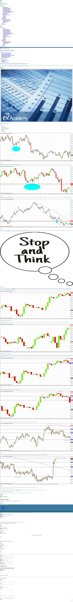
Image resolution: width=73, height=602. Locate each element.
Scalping (4, 15)
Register (3, 5)
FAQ (2, 23)
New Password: (2, 544)
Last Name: (1, 556)
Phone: (1, 560)
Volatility (4, 44)
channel (62, 230)
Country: (1, 559)
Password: (1, 562)
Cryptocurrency (5, 13)
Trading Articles (3, 40)
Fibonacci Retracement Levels (6, 10)
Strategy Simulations (4, 18)
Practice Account (4, 24)
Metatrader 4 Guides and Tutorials (7, 20)
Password (1, 528)
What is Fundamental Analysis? (7, 14)
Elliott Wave (4, 38)
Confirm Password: (2, 563)
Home (0, 47)
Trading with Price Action (6, 12)
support (19, 197)
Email (0, 526)
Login (0, 5)
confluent (40, 197)
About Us (3, 506)
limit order (14, 288)
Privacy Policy (3, 508)
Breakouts (4, 17)
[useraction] (1, 1)
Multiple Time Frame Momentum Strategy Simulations (8, 55)
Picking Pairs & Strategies (5, 57)
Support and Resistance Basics (6, 9)
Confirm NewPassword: (1, 546)
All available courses (5, 7)
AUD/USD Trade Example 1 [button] (3, 58)
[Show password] (7, 547)
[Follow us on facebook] (1, 503)
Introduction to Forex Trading (6, 19)
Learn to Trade (3, 6)
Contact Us (3, 507)
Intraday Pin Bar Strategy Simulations (6, 54)
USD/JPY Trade (3, 61)
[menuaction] (1, 26)
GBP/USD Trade (4, 60)
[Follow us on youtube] (3, 503)
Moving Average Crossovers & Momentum (8, 11)
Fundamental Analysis (5, 21)
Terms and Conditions (6, 568)
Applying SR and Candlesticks (6, 8)
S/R (20, 164)
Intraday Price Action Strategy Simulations (7, 53)
